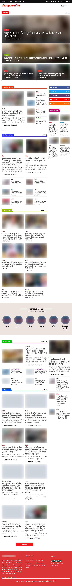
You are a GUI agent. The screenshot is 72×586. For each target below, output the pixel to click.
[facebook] (58, 1)
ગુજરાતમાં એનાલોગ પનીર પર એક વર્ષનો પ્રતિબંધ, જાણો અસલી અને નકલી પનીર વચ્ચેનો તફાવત (35, 58)
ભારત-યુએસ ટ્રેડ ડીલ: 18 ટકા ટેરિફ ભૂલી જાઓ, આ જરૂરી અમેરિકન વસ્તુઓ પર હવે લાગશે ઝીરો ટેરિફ (34, 293)
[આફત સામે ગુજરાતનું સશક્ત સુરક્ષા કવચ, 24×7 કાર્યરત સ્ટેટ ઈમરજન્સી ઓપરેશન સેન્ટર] (19, 72)
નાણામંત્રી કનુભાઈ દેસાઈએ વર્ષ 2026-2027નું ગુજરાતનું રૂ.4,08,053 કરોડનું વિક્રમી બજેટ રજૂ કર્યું (12, 264)
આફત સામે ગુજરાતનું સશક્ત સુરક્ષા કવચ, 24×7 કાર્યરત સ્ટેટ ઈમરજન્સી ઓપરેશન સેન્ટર (19, 74)
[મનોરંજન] (42, 323)
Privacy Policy (39, 560)
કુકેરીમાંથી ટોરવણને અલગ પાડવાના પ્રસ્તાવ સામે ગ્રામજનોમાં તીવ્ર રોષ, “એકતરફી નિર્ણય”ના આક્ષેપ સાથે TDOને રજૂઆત (35, 236)
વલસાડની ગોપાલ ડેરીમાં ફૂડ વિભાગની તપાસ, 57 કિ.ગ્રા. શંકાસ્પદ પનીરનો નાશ (33, 34)
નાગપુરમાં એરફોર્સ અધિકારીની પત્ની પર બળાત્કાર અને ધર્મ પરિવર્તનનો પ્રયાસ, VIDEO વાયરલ (62, 399)
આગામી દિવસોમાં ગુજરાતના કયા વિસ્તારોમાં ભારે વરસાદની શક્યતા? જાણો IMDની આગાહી (51, 74)
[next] (5, 129)
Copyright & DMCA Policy (30, 566)
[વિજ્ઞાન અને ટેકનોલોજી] (65, 323)
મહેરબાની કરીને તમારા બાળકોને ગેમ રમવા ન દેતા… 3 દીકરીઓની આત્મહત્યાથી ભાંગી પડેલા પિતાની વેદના (12, 293)
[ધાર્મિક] (53, 323)
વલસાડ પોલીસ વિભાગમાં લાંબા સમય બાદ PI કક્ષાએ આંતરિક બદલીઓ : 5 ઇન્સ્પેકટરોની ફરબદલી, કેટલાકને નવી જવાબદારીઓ (35, 265)
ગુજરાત (6, 29)
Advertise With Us (40, 566)
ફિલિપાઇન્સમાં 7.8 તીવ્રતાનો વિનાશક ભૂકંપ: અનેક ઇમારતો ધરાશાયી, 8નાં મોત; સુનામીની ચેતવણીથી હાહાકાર (63, 415)
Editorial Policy (39, 563)
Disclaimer (28, 563)
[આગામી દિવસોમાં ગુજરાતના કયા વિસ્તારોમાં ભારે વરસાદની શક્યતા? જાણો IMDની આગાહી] (53, 72)
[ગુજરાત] (7, 323)
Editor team (9, 39)
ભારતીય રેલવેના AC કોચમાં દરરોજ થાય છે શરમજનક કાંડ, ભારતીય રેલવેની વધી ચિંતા (41, 122)
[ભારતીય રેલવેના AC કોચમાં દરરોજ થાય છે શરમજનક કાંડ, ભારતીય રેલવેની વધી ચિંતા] (31, 120)
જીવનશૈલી (6, 55)
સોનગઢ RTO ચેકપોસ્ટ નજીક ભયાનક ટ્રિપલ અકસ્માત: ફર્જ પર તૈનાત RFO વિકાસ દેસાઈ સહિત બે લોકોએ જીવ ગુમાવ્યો (53, 128)
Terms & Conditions (30, 560)
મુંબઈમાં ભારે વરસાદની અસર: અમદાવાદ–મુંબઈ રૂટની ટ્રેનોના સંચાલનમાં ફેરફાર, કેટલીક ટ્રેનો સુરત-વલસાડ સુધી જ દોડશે (12, 161)
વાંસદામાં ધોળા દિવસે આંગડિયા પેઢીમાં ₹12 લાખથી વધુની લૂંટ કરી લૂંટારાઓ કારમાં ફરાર (12, 113)
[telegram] (5, 577)
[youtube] (67, 1)
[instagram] (64, 1)
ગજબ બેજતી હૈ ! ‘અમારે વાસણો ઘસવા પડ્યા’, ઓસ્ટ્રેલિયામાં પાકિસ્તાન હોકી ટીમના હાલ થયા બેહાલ (64, 128)
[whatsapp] (69, 1)
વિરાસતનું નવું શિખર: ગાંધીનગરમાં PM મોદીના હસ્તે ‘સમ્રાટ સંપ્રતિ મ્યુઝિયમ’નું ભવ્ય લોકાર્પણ (41, 383)
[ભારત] (18, 323)
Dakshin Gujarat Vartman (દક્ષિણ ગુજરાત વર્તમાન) (45, 581)
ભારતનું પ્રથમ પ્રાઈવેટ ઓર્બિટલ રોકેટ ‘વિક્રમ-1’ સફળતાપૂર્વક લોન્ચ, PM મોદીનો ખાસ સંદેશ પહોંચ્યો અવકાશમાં (12, 486)
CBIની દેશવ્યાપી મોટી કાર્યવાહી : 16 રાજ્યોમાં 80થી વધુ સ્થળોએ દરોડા (36, 160)
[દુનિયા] (30, 323)
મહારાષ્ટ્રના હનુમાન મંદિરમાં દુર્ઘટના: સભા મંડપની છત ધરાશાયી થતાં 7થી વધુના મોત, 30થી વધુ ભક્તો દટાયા (62, 384)
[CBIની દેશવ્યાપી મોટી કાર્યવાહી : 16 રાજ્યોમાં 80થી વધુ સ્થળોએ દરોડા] (36, 146)
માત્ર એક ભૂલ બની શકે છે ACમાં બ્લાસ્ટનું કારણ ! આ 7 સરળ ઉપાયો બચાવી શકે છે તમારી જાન (41, 373)
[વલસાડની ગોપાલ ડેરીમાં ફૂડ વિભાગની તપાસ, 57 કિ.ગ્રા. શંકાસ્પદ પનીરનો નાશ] (36, 29)
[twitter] (61, 1)
